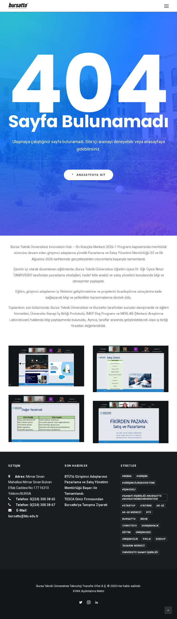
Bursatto (129, 519)
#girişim (142, 476)
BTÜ (148, 512)
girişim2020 (143, 532)
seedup (161, 539)
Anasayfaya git (91, 175)
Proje (147, 539)
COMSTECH (129, 525)
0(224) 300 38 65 (42, 499)
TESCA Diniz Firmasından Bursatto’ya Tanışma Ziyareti (86, 502)
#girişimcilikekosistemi (138, 482)
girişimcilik (130, 539)
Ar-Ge (160, 505)
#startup (129, 505)
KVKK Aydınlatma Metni (88, 591)
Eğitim (126, 532)
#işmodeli (129, 489)
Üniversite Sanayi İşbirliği (140, 552)
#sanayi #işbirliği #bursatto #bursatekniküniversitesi (142, 497)
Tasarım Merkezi (133, 545)
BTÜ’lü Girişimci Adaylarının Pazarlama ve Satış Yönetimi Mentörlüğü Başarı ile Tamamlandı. (86, 485)
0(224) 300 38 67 (42, 505)
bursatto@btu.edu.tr (23, 516)
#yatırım (146, 505)
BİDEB (144, 519)
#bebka (127, 476)
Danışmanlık (150, 525)
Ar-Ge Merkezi (131, 512)
